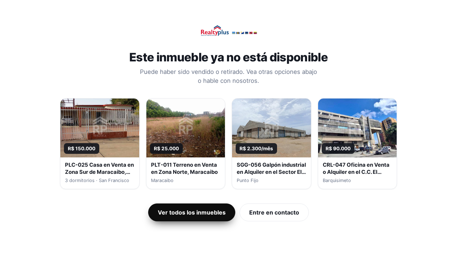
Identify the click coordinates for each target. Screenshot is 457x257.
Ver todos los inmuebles (192, 212)
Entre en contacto (274, 212)
